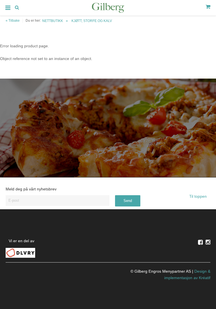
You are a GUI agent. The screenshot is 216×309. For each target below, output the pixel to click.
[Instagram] (208, 242)
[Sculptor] (108, 9)
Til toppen (198, 196)
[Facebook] (200, 242)
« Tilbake (13, 21)
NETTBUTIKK (52, 21)
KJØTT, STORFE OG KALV (91, 21)
